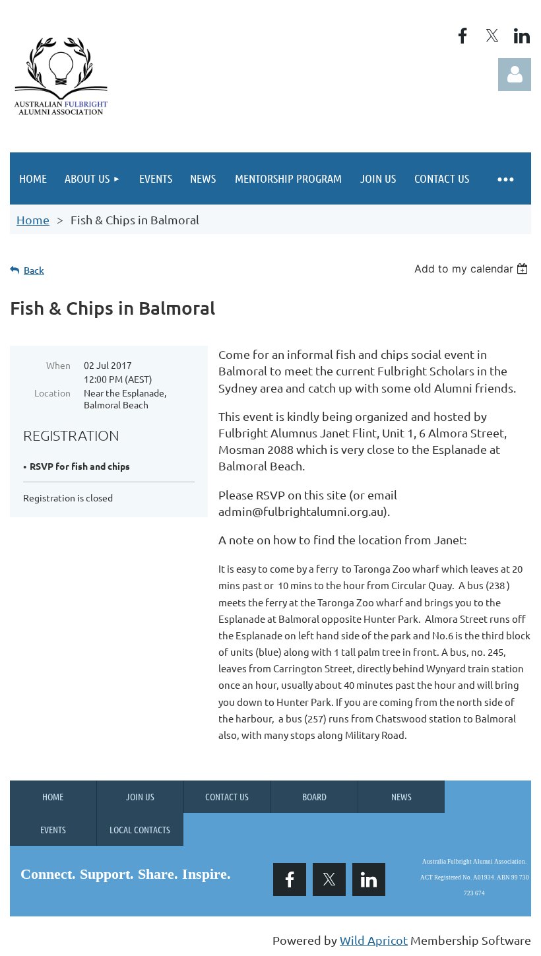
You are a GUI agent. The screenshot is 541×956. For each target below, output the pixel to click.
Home (32, 219)
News (401, 796)
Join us (140, 796)
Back (34, 270)
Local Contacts (140, 829)
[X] (492, 35)
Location (52, 392)
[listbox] (472, 268)
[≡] (504, 178)
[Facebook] (462, 35)
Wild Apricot (374, 940)
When (58, 365)
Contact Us (227, 796)
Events (53, 829)
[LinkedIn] (522, 35)
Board (314, 796)
